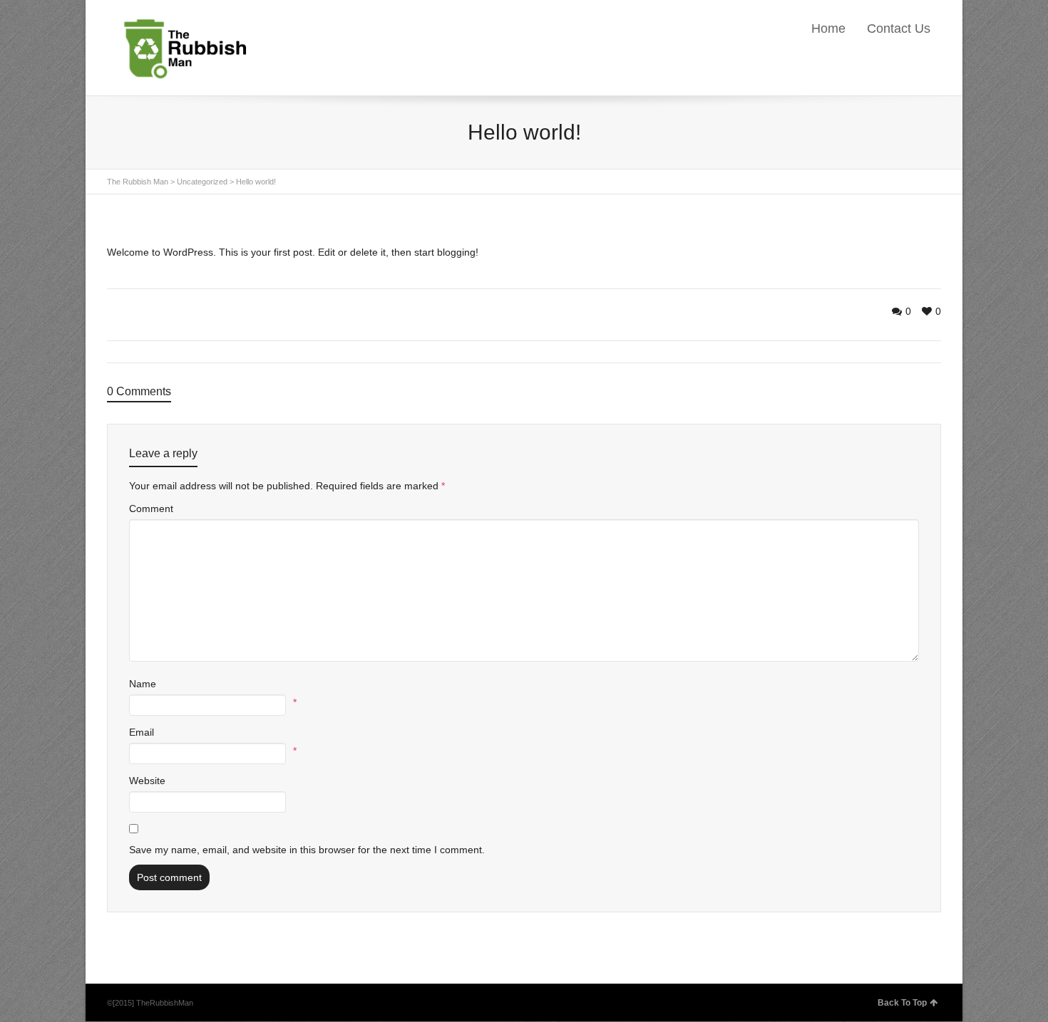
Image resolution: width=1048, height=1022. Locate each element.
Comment (151, 508)
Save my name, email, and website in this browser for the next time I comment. (307, 849)
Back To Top (902, 1003)
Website (147, 780)
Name (142, 683)
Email (141, 732)
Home (828, 28)
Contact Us (898, 28)
